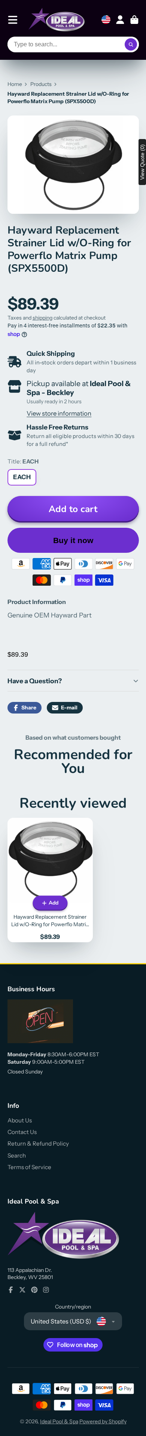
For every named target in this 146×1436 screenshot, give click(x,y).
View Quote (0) (142, 162)
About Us (19, 1120)
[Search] (131, 44)
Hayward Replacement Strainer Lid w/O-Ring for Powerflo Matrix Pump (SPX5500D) (50, 880)
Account (120, 19)
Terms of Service (29, 1167)
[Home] (56, 19)
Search (16, 1155)
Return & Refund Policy (38, 1143)
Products (41, 84)
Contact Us (22, 1131)
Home (14, 84)
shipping (42, 317)
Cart (134, 19)
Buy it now (73, 540)
